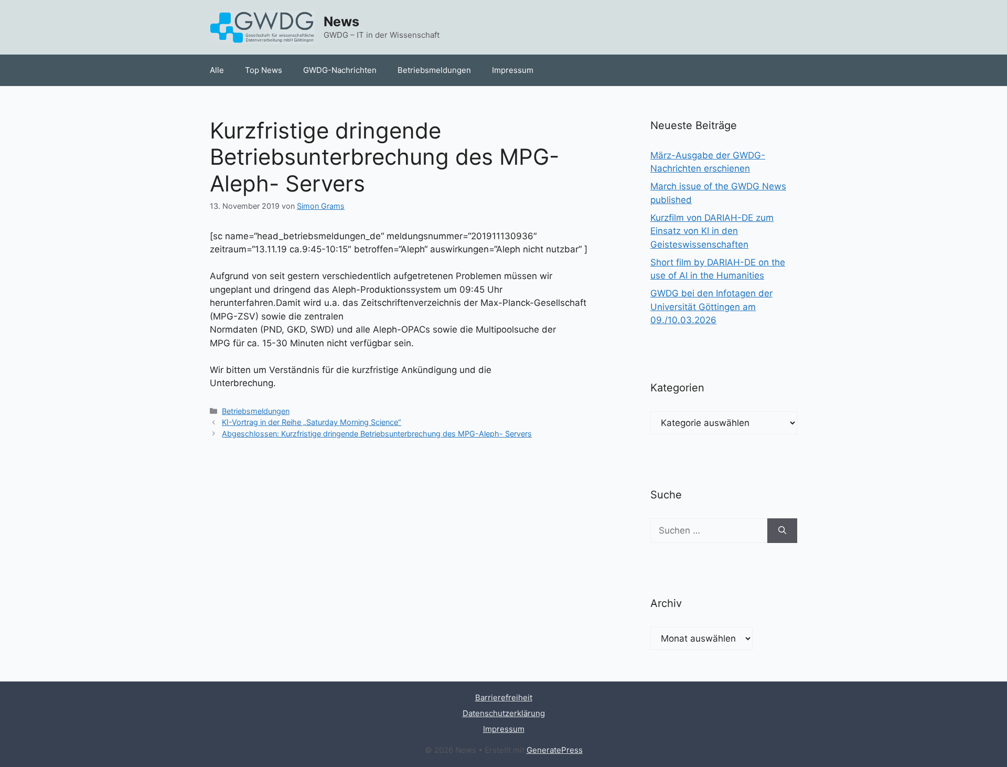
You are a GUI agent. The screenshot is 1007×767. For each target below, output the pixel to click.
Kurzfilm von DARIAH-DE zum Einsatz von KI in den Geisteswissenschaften (712, 231)
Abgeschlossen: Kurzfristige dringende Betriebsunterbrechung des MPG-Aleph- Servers (377, 433)
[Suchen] (782, 531)
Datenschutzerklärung (504, 713)
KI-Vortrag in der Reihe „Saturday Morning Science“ (311, 422)
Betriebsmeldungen (434, 70)
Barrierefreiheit (503, 697)
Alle (217, 70)
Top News (263, 70)
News (341, 21)
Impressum (512, 70)
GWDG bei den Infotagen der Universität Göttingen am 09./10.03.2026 (711, 306)
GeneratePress (555, 750)
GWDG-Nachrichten (340, 70)
